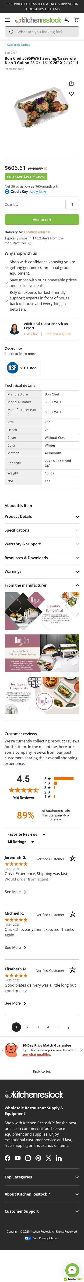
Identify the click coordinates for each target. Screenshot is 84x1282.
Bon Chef (11, 53)
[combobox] (42, 31)
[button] (76, 20)
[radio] (61, 778)
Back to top (42, 1071)
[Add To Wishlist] (71, 93)
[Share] (71, 83)
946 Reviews (27, 798)
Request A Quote (58, 334)
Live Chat (31, 334)
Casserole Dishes (18, 45)
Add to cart (42, 219)
